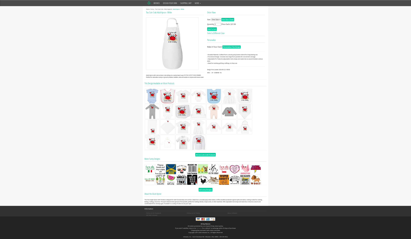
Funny (152, 9)
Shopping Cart (186, 3)
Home (148, 9)
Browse (157, 3)
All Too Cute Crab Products (205, 155)
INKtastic (199, 228)
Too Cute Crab (159, 9)
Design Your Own (170, 3)
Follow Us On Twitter (193, 213)
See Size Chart (228, 19)
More (197, 3)
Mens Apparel (168, 9)
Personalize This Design (231, 47)
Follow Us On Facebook (153, 213)
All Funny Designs (205, 190)
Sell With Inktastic (151, 215)
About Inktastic (232, 213)
